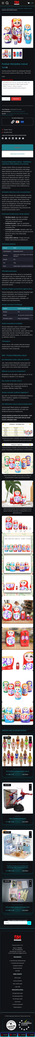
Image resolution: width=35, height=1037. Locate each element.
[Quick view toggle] (30, 742)
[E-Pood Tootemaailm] (17, 938)
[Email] (23, 138)
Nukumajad (20, 904)
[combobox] (15, 922)
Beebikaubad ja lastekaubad (15, 8)
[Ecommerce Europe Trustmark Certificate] (24, 1025)
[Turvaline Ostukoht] (10, 1025)
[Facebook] (2, 138)
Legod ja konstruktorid (18, 863)
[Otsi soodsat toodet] (7, 3)
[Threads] (16, 138)
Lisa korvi (16, 99)
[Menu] (3, 3)
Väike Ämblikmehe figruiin (17, 818)
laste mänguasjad (12, 113)
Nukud (22, 111)
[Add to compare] (30, 738)
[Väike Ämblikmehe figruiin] (17, 798)
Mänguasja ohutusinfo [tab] (17, 154)
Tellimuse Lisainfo (7, 80)
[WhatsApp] (19, 138)
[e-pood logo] (17, 3)
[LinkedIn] (13, 138)
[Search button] (29, 923)
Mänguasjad (28, 8)
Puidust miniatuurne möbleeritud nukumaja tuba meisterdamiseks (17, 866)
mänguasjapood (7, 115)
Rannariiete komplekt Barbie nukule (17, 771)
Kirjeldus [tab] (17, 147)
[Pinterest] (9, 138)
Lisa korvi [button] (25, 774)
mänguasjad (24, 113)
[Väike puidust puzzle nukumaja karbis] (17, 890)
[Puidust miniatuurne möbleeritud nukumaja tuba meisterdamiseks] (17, 845)
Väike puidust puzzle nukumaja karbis (17, 907)
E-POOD (4, 8)
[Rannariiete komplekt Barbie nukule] (17, 750)
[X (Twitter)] (6, 138)
